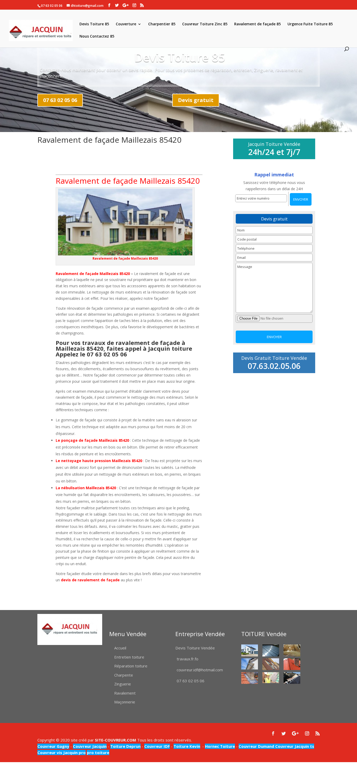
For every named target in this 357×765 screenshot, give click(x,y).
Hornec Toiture (220, 746)
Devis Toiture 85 (94, 24)
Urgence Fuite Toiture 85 (310, 24)
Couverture (126, 24)
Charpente (123, 675)
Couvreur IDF (157, 746)
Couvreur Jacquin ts (294, 746)
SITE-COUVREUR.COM (115, 740)
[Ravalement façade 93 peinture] (249, 650)
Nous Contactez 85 (96, 36)
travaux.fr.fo (187, 658)
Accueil (120, 647)
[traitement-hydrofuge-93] (292, 664)
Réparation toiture (130, 665)
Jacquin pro (74, 752)
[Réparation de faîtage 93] (292, 678)
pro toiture (98, 752)
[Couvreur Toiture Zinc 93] (270, 650)
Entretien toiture (129, 657)
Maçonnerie (124, 701)
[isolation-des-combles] (292, 650)
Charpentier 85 (161, 24)
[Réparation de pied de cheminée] (249, 678)
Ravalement (125, 693)
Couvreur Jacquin (90, 746)
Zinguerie (122, 683)
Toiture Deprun (125, 746)
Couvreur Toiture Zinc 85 (204, 24)
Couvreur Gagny (53, 746)
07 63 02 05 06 (60, 100)
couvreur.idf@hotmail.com (200, 669)
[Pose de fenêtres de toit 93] (270, 664)
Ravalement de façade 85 (257, 24)
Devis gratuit (196, 100)
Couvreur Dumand (256, 746)
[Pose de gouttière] (249, 664)
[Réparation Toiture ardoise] (270, 677)
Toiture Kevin (187, 746)
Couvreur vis (49, 752)
